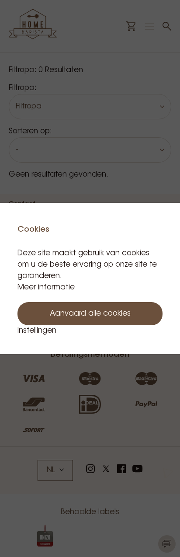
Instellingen (36, 330)
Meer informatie (46, 287)
